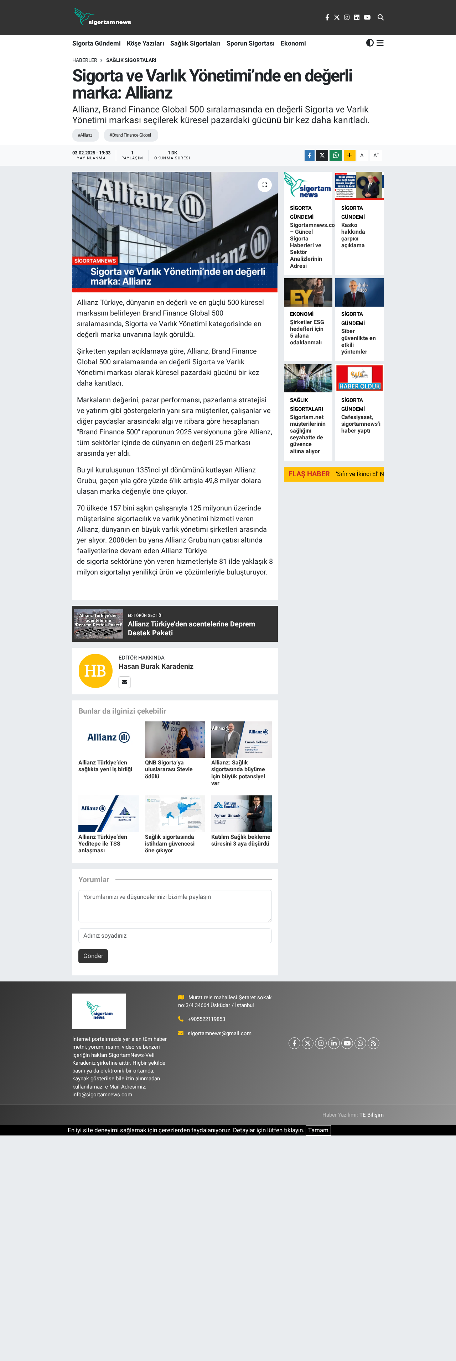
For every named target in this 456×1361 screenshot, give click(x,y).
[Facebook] (294, 1043)
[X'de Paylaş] (322, 155)
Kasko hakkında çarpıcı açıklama (353, 235)
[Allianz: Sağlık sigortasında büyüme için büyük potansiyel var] (241, 739)
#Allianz (85, 135)
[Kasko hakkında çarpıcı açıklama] (359, 186)
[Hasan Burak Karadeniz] (95, 670)
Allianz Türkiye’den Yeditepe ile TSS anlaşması (102, 843)
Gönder (93, 955)
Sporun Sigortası (251, 43)
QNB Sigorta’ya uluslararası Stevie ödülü (169, 769)
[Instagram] (321, 1043)
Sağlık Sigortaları (195, 43)
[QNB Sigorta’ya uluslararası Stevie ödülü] (175, 739)
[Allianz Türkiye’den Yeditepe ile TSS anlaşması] (108, 813)
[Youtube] (347, 1043)
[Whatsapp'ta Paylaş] (336, 155)
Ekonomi (293, 43)
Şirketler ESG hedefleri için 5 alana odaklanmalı (307, 332)
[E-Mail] (124, 682)
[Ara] (381, 17)
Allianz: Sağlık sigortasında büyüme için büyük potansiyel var (238, 773)
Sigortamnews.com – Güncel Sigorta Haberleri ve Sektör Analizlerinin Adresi (315, 245)
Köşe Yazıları (145, 43)
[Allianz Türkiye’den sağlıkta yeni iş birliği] (108, 739)
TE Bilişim (371, 1115)
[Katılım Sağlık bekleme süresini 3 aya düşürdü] (241, 813)
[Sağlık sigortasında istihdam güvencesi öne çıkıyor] (175, 813)
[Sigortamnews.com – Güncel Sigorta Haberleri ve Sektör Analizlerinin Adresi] (308, 186)
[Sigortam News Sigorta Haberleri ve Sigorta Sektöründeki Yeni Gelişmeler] (103, 17)
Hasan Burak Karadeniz (156, 666)
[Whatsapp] (360, 1043)
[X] (308, 1043)
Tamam (318, 1130)
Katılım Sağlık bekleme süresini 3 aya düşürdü (240, 840)
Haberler (84, 60)
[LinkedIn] (334, 1043)
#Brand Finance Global (130, 135)
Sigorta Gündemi (96, 43)
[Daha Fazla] (350, 155)
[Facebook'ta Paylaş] (310, 155)
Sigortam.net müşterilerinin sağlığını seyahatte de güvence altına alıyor (308, 434)
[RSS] (373, 1043)
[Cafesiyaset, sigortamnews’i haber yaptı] (359, 378)
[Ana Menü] (379, 43)
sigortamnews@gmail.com (220, 1033)
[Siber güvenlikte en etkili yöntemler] (359, 292)
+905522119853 (206, 1019)
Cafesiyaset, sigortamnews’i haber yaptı (360, 424)
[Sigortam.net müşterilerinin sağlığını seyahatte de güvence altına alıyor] (308, 378)
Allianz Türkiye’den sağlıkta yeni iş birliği (105, 766)
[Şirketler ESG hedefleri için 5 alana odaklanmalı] (308, 292)
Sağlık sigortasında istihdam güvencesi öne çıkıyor (170, 843)
